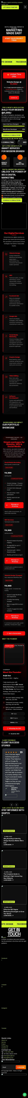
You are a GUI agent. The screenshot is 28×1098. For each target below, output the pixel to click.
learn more (8, 844)
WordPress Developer (14, 129)
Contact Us (14, 97)
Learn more (8, 269)
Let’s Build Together (10, 7)
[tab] (20, 162)
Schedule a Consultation (11, 135)
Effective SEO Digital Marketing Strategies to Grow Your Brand (14, 911)
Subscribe (20, 1067)
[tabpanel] (14, 199)
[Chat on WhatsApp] (25, 1095)
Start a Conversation (15, 633)
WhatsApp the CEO (15, 728)
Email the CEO (15, 733)
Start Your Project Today (14, 39)
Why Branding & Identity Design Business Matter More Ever (14, 841)
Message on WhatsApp (15, 505)
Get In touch (14, 931)
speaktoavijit (9, 831)
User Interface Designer (14, 124)
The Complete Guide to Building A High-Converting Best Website (13, 876)
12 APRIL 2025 (8, 836)
